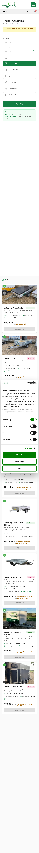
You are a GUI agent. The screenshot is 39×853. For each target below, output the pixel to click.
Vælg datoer (19, 329)
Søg (21, 104)
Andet (11, 76)
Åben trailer (13, 70)
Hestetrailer (13, 95)
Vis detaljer (28, 448)
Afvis (19, 468)
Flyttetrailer (13, 88)
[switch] (33, 426)
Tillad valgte (19, 461)
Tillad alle (19, 455)
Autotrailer (13, 82)
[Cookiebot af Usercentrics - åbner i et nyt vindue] (28, 382)
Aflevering (6, 47)
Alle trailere (13, 63)
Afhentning (6, 38)
